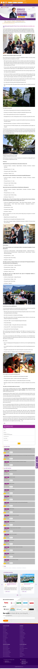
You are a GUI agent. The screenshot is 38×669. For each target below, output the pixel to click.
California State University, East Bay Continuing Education (19, 502)
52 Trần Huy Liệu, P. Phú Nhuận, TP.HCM (9, 659)
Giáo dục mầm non (22, 645)
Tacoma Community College (14, 559)
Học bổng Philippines (22, 637)
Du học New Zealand (5, 633)
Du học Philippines (5, 637)
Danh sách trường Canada (6, 648)
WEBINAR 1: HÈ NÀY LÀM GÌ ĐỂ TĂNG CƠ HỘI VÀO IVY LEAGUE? (18, 461)
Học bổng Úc (21, 628)
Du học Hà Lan (5, 636)
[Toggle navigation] (34, 5)
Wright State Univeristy (13, 534)
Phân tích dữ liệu (22, 649)
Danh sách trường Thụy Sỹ (6, 653)
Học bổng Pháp (21, 641)
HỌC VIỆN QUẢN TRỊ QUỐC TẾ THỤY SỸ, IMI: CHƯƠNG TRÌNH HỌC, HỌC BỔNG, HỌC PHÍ (14, 22)
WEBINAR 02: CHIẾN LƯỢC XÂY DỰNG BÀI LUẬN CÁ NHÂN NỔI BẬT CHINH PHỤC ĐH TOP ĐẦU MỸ (22, 455)
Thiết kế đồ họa (21, 653)
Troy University (12, 553)
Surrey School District (13, 470)
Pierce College (12, 508)
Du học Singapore (5, 632)
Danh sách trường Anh (6, 649)
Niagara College (12, 521)
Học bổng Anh (21, 631)
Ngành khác (21, 656)
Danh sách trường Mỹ (5, 645)
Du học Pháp (4, 641)
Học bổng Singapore (22, 632)
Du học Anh (4, 631)
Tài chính (21, 652)
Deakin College (12, 483)
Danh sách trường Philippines (6, 656)
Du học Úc (4, 628)
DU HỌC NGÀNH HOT (23, 644)
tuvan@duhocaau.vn (9, 615)
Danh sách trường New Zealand (7, 652)
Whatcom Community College (14, 515)
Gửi (5, 620)
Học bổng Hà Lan (22, 636)
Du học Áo (4, 640)
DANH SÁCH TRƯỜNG (6, 644)
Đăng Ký (11, 458)
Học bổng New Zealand (22, 633)
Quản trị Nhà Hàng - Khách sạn (23, 648)
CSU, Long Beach (12, 489)
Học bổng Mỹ (21, 627)
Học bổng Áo (21, 640)
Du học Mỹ (4, 627)
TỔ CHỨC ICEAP (12, 540)
